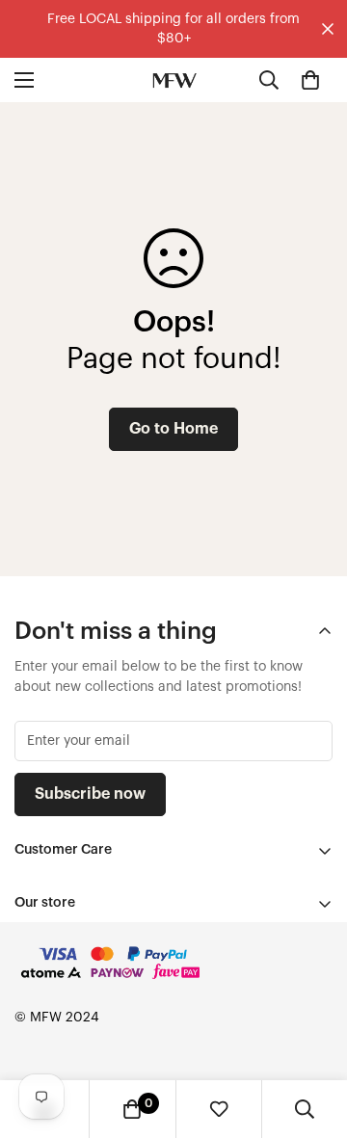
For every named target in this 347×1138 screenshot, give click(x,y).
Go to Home (173, 429)
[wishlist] (218, 1109)
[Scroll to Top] (312, 1036)
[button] (310, 80)
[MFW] (173, 80)
